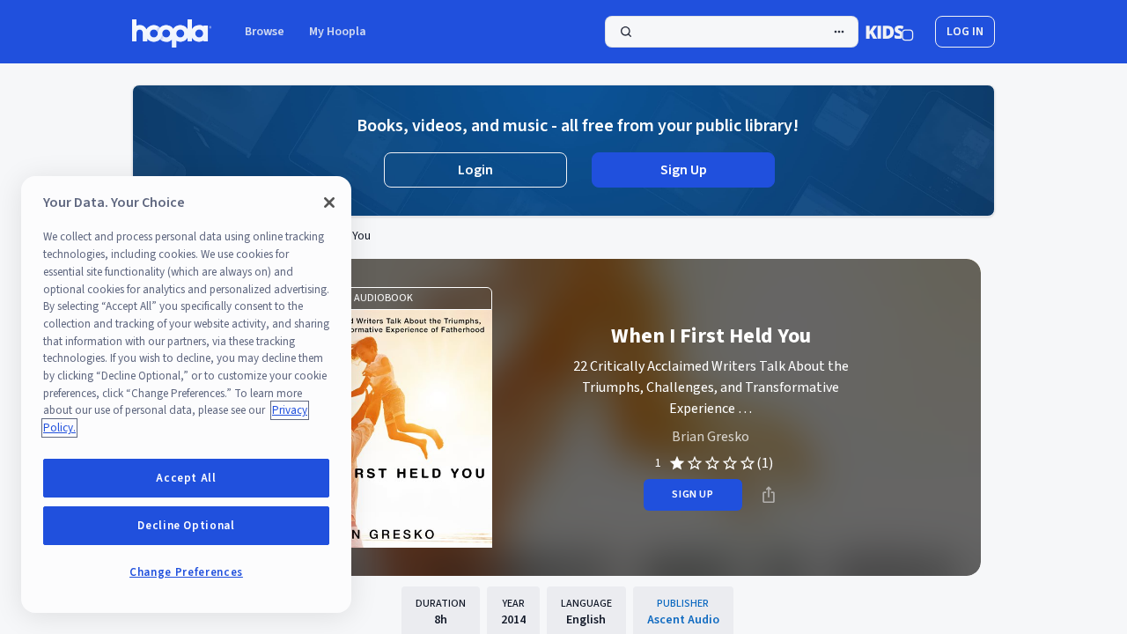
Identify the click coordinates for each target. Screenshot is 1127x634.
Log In (965, 32)
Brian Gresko (710, 436)
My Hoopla (337, 32)
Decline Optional (186, 526)
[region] (186, 394)
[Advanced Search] (839, 31)
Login (475, 170)
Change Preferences (186, 572)
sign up (692, 494)
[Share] (768, 495)
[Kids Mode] (889, 32)
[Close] (329, 202)
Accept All (186, 478)
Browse (264, 32)
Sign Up (683, 170)
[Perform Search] (731, 32)
